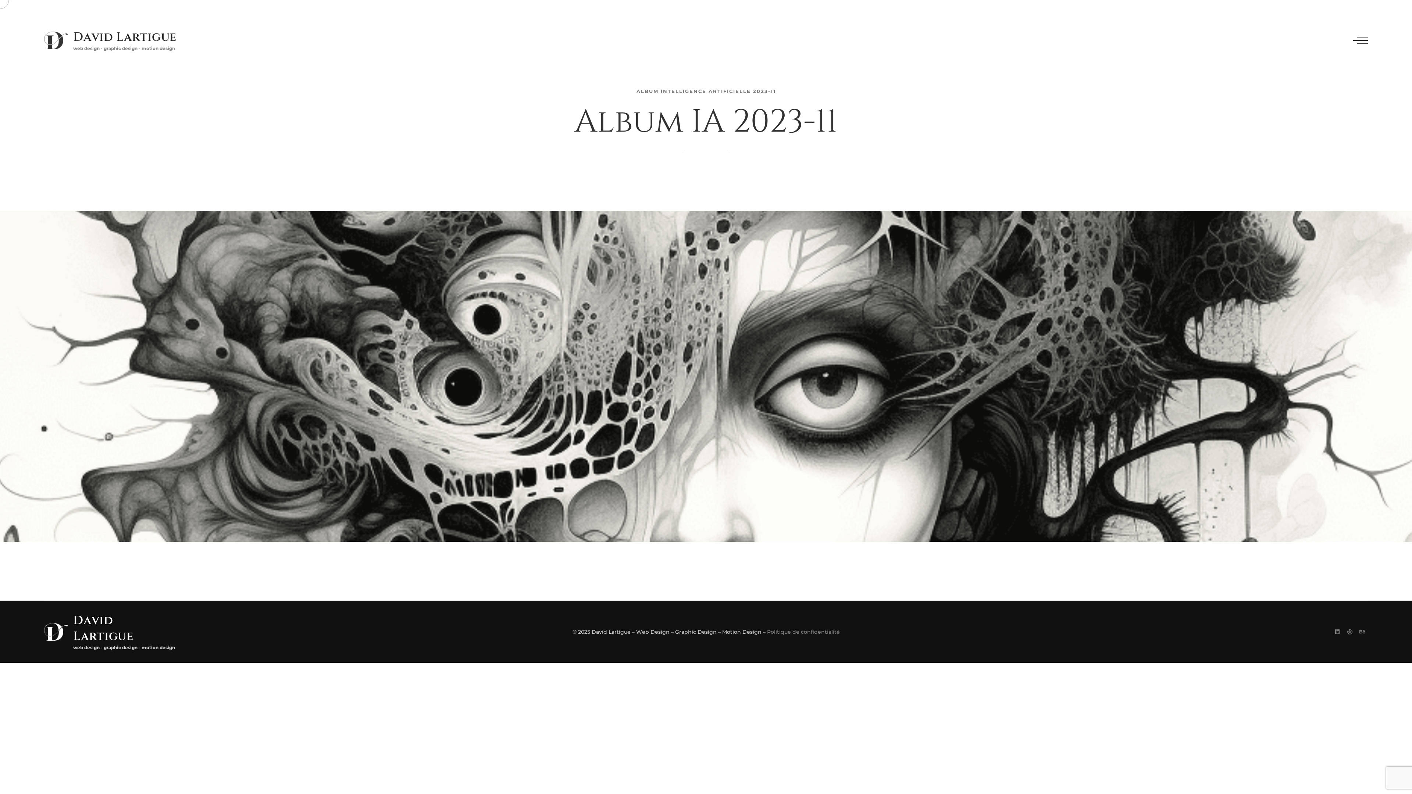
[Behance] (1362, 631)
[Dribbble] (1349, 631)
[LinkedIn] (1337, 631)
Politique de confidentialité (803, 632)
